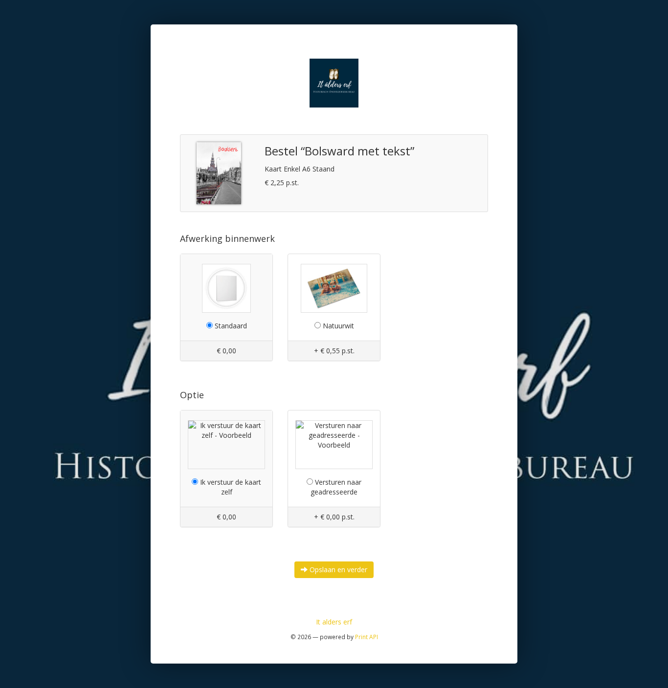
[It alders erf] (334, 82)
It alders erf (334, 621)
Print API (366, 637)
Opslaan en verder (337, 569)
